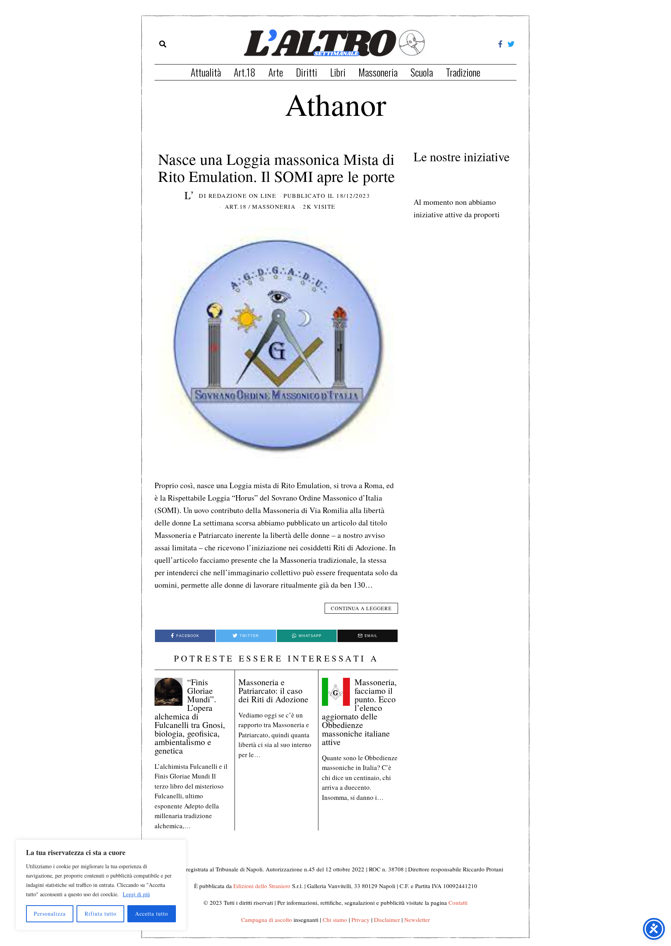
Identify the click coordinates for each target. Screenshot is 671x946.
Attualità (206, 72)
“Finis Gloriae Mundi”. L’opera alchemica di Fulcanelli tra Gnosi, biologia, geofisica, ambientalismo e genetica (190, 716)
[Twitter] (511, 44)
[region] (101, 885)
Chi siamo (335, 919)
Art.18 (245, 72)
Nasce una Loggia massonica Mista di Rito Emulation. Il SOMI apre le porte (276, 167)
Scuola (421, 72)
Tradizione (463, 72)
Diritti (306, 72)
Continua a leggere (361, 608)
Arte (275, 72)
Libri (338, 72)
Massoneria (378, 72)
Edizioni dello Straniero (261, 886)
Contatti (458, 902)
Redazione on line (242, 195)
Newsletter (417, 919)
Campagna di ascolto (266, 919)
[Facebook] (500, 44)
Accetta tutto (151, 913)
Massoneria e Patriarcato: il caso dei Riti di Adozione (273, 690)
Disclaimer (387, 919)
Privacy (360, 919)
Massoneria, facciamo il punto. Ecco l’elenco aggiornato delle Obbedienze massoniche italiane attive (359, 711)
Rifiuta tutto (100, 913)
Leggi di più (136, 894)
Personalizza (50, 913)
